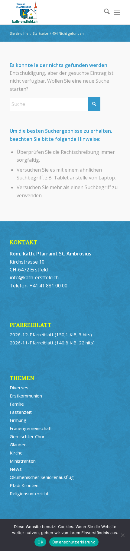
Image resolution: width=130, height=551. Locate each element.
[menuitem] (104, 12)
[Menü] (117, 12)
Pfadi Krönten (24, 485)
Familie (17, 404)
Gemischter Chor (27, 436)
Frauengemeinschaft (31, 428)
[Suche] (104, 12)
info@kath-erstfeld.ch (34, 277)
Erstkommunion (26, 396)
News (16, 469)
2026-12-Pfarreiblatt (32, 334)
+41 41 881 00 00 (48, 285)
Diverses (19, 388)
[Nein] (122, 535)
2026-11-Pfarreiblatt (32, 343)
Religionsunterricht (29, 493)
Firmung (18, 420)
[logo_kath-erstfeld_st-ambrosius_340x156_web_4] (54, 12)
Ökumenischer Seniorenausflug (42, 477)
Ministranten (23, 461)
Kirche (16, 453)
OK (40, 542)
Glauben (18, 445)
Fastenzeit (21, 412)
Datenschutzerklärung (74, 542)
